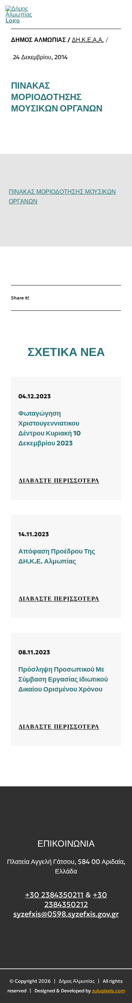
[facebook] (66, 941)
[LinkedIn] (102, 297)
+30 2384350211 (54, 895)
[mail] (111, 14)
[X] (80, 297)
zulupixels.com (108, 991)
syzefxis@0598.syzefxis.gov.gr (66, 914)
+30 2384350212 (75, 899)
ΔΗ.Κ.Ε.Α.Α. (88, 39)
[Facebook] (59, 297)
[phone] (123, 14)
